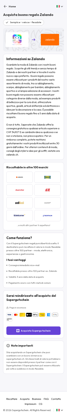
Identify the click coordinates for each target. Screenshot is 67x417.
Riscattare (11, 398)
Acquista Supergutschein (36, 330)
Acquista (24, 398)
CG (40, 403)
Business (36, 398)
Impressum (30, 403)
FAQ (46, 398)
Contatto (56, 398)
